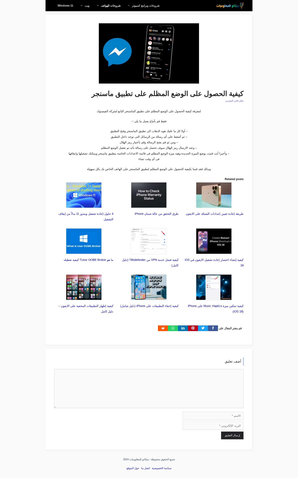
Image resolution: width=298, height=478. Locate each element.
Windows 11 (65, 5)
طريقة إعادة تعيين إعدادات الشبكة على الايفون (215, 213)
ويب (87, 5)
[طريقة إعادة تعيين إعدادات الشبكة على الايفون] (214, 205)
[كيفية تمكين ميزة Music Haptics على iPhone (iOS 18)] (214, 297)
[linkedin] (183, 328)
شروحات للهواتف (111, 5)
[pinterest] (193, 328)
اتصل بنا (145, 468)
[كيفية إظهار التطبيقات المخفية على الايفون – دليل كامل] (84, 297)
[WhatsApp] (173, 328)
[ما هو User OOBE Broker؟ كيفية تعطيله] (84, 251)
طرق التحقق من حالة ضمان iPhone (156, 213)
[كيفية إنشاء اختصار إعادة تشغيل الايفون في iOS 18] (214, 251)
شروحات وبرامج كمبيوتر (146, 5)
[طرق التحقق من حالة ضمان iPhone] (149, 205)
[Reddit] (163, 328)
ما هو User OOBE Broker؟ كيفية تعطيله (88, 260)
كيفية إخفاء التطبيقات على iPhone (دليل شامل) (149, 306)
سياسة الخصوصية (162, 468)
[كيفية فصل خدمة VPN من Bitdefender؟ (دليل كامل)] (149, 251)
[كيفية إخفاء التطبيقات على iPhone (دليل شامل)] (149, 297)
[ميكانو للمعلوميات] (230, 5)
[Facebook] (213, 328)
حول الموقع (133, 468)
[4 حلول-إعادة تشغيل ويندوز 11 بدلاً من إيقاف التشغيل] (84, 205)
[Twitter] (203, 328)
